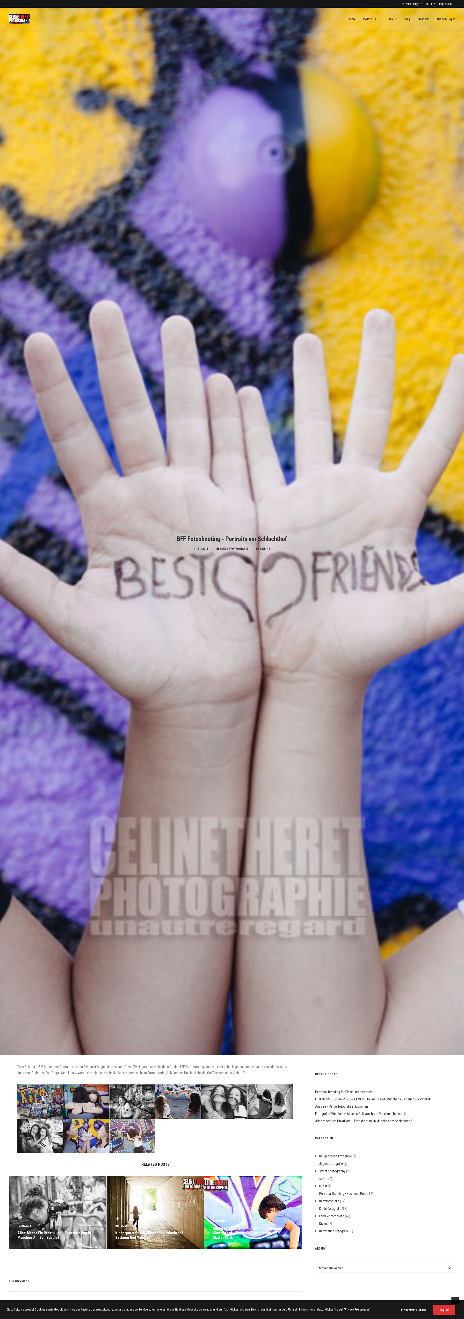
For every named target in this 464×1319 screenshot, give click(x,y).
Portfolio (369, 19)
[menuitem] (412, 4)
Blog (407, 19)
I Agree (444, 1309)
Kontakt (423, 19)
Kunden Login (445, 19)
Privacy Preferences (413, 1309)
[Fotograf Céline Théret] (19, 19)
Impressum (445, 4)
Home (352, 19)
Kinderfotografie (234, 548)
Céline (265, 548)
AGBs (429, 4)
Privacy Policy (410, 4)
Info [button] (390, 19)
